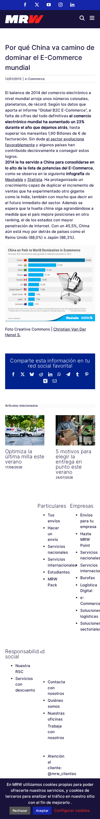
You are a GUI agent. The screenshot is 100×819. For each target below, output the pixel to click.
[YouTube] (58, 651)
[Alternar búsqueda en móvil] (82, 18)
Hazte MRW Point (85, 539)
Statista (34, 179)
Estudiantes (59, 572)
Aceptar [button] (42, 810)
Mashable (14, 179)
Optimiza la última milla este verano (24, 430)
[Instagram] (40, 660)
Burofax (87, 577)
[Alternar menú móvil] (92, 18)
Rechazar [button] (20, 810)
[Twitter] (49, 651)
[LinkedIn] (49, 660)
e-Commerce (35, 79)
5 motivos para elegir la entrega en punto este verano (75, 430)
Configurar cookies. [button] (72, 810)
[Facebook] (40, 651)
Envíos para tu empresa (88, 521)
